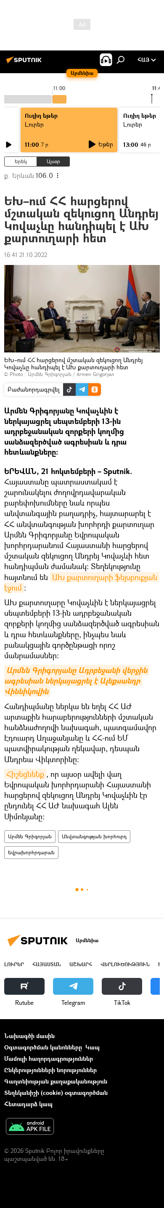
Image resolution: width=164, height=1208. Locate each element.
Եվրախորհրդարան (31, 852)
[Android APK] (29, 1127)
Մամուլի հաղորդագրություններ (48, 1058)
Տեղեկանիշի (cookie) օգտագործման (56, 1093)
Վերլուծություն (125, 964)
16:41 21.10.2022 (25, 255)
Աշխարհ (80, 964)
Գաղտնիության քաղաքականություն (55, 1081)
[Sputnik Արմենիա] (25, 63)
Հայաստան (46, 964)
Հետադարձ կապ (28, 1104)
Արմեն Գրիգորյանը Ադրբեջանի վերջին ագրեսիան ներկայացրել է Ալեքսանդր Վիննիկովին (76, 681)
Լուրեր (34, 124)
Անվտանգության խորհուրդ (94, 836)
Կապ (92, 1047)
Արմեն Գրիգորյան (30, 836)
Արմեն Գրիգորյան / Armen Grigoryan (71, 374)
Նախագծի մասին (29, 1036)
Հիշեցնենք (25, 774)
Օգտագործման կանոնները (43, 1047)
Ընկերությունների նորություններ (50, 1070)
